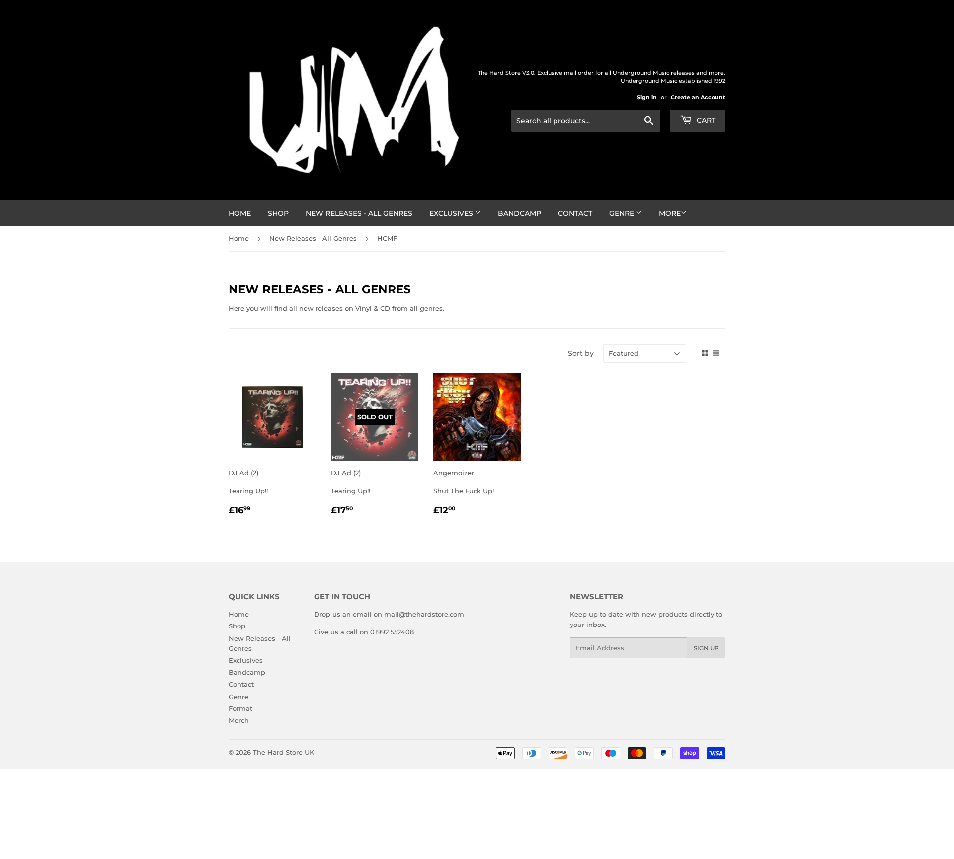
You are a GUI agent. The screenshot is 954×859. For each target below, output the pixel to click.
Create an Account (698, 97)
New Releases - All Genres (359, 213)
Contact (575, 213)
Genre (622, 213)
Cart (705, 120)
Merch (239, 720)
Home (240, 213)
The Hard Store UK (283, 752)
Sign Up (706, 648)
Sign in (647, 97)
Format (240, 708)
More (670, 213)
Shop (278, 213)
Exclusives (452, 213)
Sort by (581, 353)
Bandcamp (519, 213)
